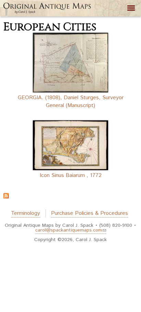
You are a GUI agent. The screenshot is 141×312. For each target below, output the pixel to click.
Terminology (25, 213)
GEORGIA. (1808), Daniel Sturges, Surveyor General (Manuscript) (71, 101)
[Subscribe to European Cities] (6, 194)
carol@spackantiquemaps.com (68, 230)
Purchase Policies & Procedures (89, 213)
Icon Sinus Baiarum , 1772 (71, 175)
